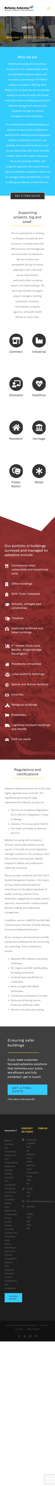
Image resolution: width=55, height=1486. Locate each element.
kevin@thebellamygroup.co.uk (30, 1201)
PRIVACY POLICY (33, 1329)
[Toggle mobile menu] (48, 8)
